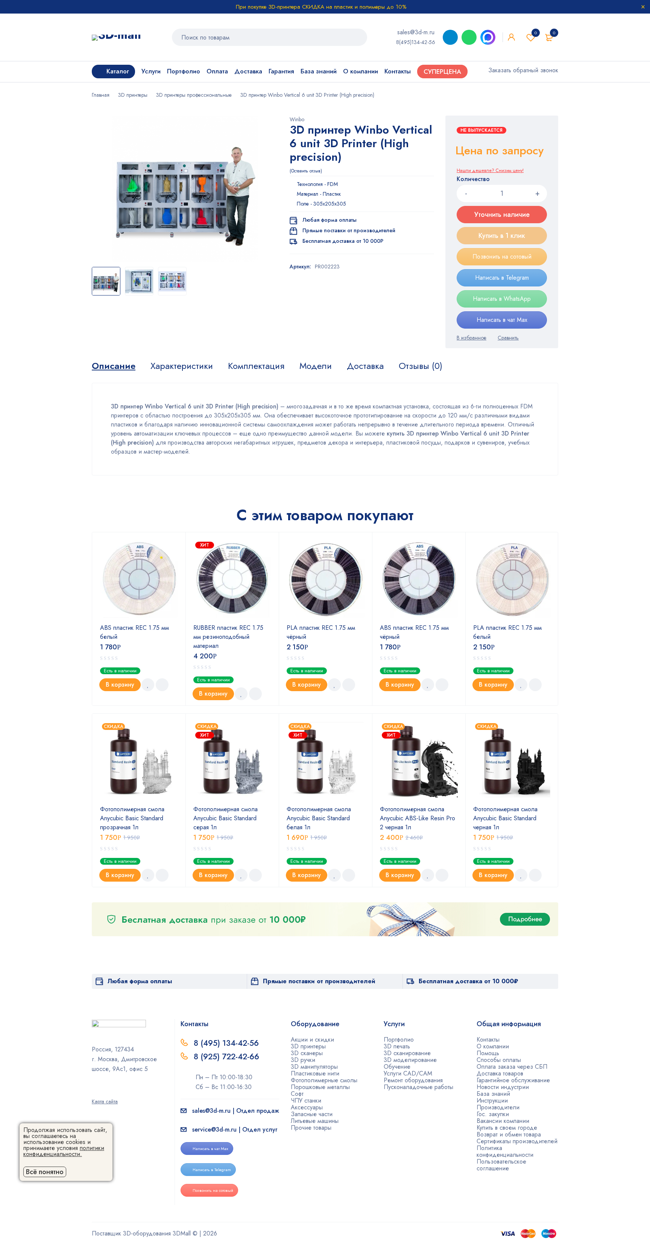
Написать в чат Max (502, 319)
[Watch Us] (94, 1091)
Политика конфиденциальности (505, 1151)
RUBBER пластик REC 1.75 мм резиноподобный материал (228, 636)
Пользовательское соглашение (501, 1165)
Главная (100, 95)
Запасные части (312, 1114)
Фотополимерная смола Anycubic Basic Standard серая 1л (225, 818)
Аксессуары (307, 1107)
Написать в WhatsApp (502, 298)
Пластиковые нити (315, 1073)
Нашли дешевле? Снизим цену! (490, 170)
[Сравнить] (508, 337)
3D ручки (303, 1060)
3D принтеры (132, 95)
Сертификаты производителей (517, 1141)
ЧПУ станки (306, 1100)
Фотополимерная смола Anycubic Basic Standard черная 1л (505, 818)
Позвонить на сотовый (502, 256)
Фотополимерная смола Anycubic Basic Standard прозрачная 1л (132, 818)
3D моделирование (410, 1060)
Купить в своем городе (507, 1127)
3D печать (397, 1046)
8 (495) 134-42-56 (226, 1043)
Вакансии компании (503, 1121)
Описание (113, 366)
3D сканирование (407, 1053)
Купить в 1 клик (501, 236)
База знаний (493, 1093)
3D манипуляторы (314, 1066)
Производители (498, 1107)
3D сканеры (307, 1053)
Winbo (297, 119)
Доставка (365, 366)
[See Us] (106, 1091)
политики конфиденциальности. (63, 1151)
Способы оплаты (499, 1060)
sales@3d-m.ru (415, 32)
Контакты (488, 1039)
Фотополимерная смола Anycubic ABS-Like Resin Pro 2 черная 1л (417, 818)
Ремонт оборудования (413, 1080)
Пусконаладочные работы (418, 1087)
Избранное (536, 33)
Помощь (488, 1053)
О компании (493, 1046)
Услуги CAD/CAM (408, 1073)
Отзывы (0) (420, 366)
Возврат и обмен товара (509, 1134)
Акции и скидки (312, 1039)
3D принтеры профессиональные (194, 95)
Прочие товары (311, 1127)
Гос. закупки (493, 1114)
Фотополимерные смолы (324, 1080)
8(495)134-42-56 (415, 42)
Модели (315, 366)
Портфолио (399, 1039)
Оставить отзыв (305, 171)
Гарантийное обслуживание (513, 1080)
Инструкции (492, 1100)
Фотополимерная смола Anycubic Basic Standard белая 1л (319, 818)
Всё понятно (45, 1172)
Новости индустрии (503, 1087)
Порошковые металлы (320, 1087)
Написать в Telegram (502, 277)
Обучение (397, 1066)
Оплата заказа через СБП (512, 1066)
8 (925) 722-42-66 (227, 1056)
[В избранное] (471, 337)
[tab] (113, 366)
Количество (473, 179)
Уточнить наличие (502, 214)
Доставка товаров (500, 1073)
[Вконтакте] (118, 1091)
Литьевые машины (315, 1121)
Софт (297, 1093)
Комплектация (256, 366)
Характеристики (181, 366)
